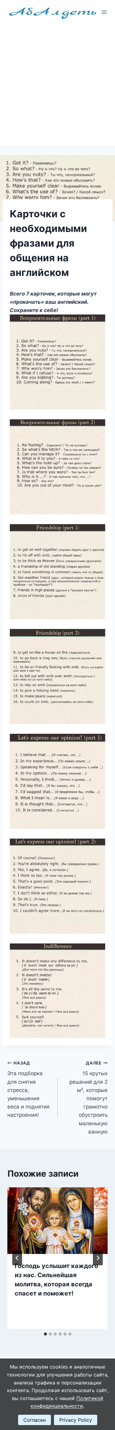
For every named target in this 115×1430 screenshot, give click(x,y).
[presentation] (57, 1220)
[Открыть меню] (104, 12)
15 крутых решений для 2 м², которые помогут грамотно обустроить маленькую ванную (88, 1098)
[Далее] (98, 1258)
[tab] (45, 1334)
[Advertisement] (57, 85)
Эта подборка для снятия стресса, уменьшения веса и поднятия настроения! (28, 1089)
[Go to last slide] (17, 1258)
